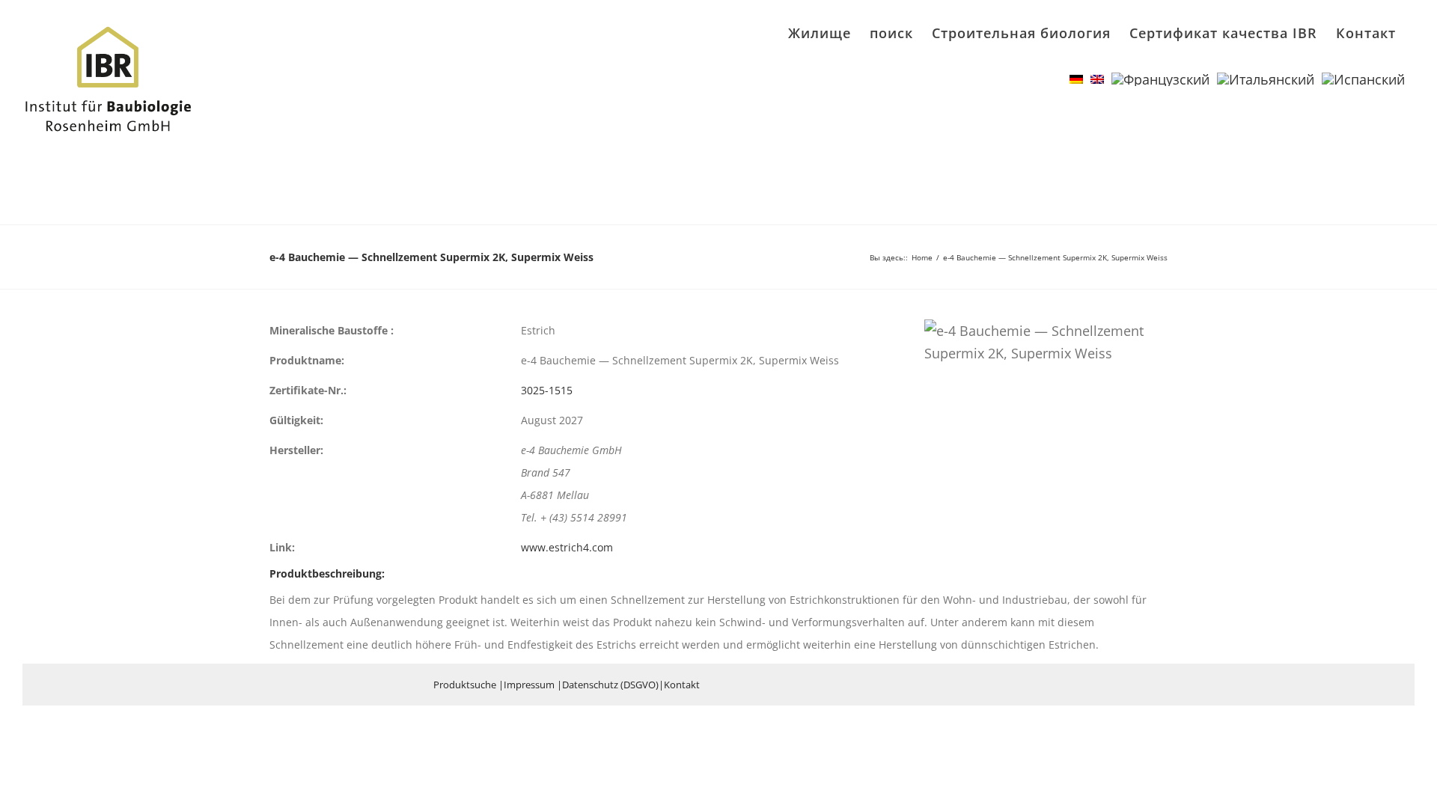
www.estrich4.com (567, 547)
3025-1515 (547, 390)
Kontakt (682, 684)
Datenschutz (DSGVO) (610, 684)
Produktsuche (464, 684)
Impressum (529, 684)
